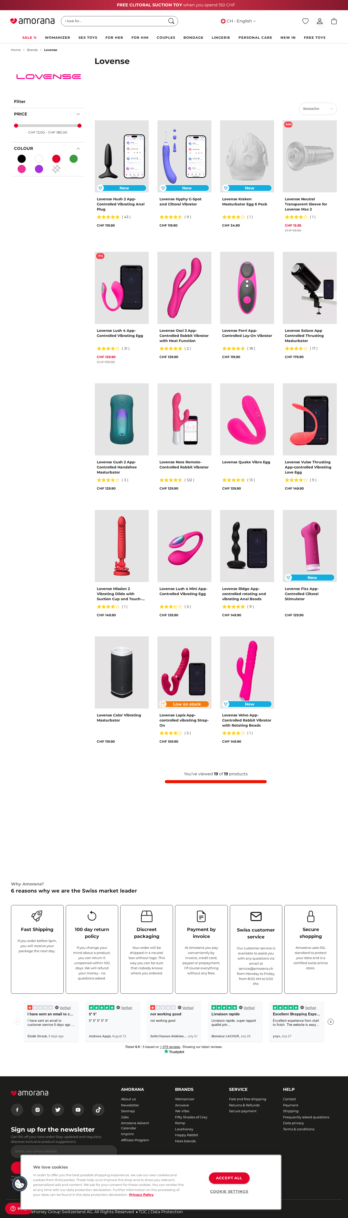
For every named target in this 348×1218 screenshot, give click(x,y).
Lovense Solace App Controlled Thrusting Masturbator (304, 335)
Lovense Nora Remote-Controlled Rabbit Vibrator (184, 464)
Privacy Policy (141, 1195)
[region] (151, 1182)
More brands (185, 1141)
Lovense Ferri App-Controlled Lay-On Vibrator (247, 333)
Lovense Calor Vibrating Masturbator (119, 718)
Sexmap (128, 1111)
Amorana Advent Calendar (135, 1125)
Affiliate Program (135, 1140)
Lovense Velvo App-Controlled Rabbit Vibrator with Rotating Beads (246, 720)
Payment (290, 1105)
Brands (32, 50)
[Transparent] (56, 169)
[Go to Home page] (32, 21)
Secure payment (243, 1111)
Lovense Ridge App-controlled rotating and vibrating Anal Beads (244, 593)
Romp (180, 1123)
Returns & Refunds (244, 1105)
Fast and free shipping (247, 1099)
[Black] (22, 159)
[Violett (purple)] (39, 169)
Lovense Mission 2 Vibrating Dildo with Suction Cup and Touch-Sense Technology (119, 593)
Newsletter (130, 1105)
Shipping (291, 1111)
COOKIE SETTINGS (229, 1191)
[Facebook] (17, 1110)
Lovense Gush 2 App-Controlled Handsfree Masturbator (117, 467)
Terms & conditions (298, 1129)
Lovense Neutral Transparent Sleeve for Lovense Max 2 (306, 204)
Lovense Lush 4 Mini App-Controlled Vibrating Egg (183, 591)
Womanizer (184, 1099)
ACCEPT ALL (229, 1178)
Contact (289, 1099)
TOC (143, 1211)
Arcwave (182, 1105)
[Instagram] (37, 1110)
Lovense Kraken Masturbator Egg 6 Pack (244, 201)
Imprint (127, 1134)
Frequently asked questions (306, 1117)
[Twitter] (58, 1110)
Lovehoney (184, 1129)
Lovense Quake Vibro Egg (246, 462)
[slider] (16, 126)
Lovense (50, 50)
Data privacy (293, 1123)
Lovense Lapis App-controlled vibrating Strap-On (184, 720)
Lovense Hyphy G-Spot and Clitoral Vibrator (180, 201)
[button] (19, 1184)
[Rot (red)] (56, 159)
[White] (39, 159)
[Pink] (22, 169)
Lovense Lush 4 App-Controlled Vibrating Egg (120, 333)
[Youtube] (78, 1110)
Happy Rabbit (186, 1135)
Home (16, 50)
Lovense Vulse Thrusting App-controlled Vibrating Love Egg (308, 467)
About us (128, 1099)
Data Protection (167, 1211)
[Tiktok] (98, 1110)
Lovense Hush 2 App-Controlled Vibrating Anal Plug (120, 204)
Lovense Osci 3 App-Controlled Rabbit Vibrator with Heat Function (184, 335)
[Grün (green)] (74, 159)
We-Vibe (182, 1111)
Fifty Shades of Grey (191, 1117)
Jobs (125, 1117)
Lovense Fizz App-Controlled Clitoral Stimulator (302, 593)
